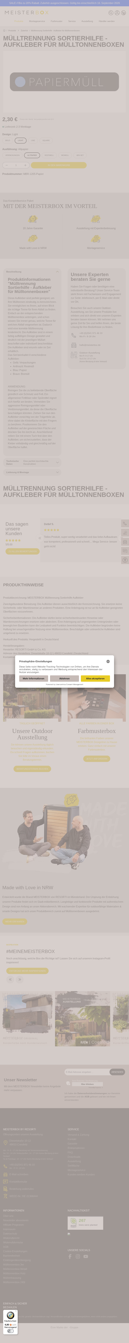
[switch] (10, 1331)
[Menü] (16, 1312)
